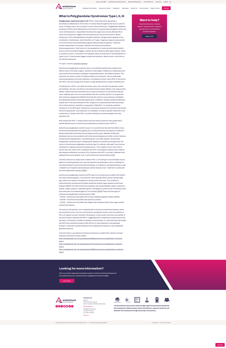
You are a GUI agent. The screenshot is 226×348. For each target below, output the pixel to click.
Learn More (67, 281)
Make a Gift (149, 36)
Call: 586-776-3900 (88, 310)
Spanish (166, 1)
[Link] (69, 300)
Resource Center (105, 8)
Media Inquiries (87, 306)
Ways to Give (155, 8)
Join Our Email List (148, 1)
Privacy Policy (155, 322)
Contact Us (158, 1)
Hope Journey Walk (101, 1)
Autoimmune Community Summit (117, 1)
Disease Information (90, 8)
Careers (85, 315)
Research (116, 8)
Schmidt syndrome (80, 64)
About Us (134, 8)
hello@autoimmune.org (89, 309)
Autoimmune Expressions (134, 1)
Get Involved (144, 8)
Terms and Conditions (165, 322)
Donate (166, 8)
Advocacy (125, 8)
